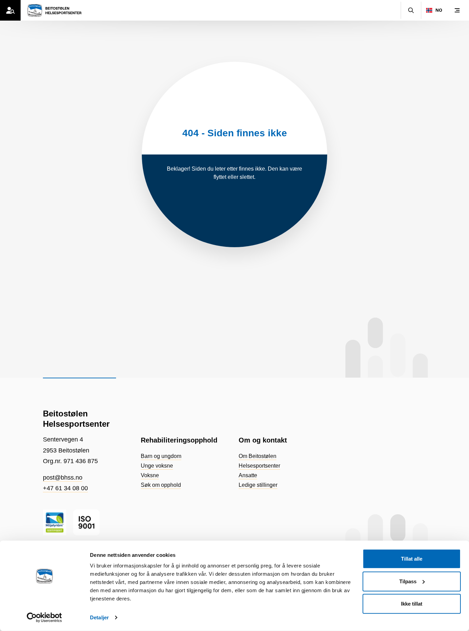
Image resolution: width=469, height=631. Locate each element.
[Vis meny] (457, 10)
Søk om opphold (161, 485)
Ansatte (248, 475)
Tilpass (407, 581)
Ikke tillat (411, 604)
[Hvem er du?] (10, 10)
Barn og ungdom (161, 456)
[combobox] (434, 10)
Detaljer (99, 617)
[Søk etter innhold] (411, 10)
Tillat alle (411, 559)
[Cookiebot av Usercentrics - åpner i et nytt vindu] (44, 617)
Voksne (150, 475)
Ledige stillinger (258, 485)
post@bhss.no (62, 477)
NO (438, 10)
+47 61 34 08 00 (65, 488)
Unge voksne (157, 466)
